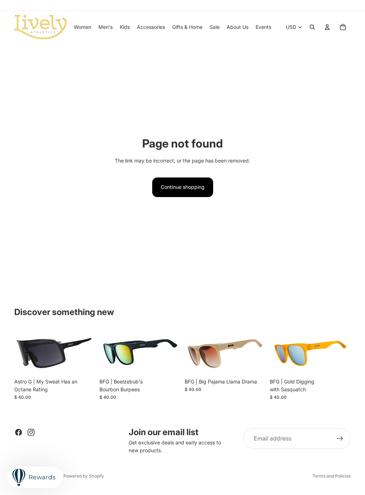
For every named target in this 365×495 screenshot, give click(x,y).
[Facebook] (18, 432)
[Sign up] (340, 438)
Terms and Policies (332, 476)
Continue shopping (183, 187)
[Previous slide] (22, 352)
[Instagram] (31, 432)
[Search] (312, 27)
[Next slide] (87, 352)
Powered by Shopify (83, 476)
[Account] (327, 27)
